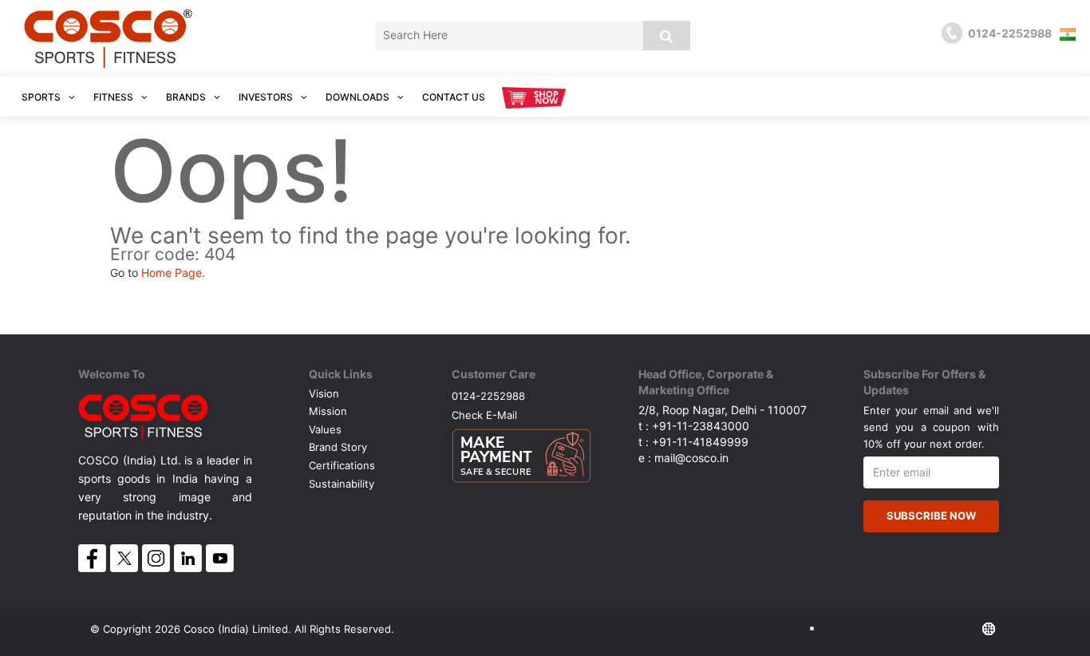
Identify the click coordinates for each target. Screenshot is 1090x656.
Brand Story (338, 447)
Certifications (342, 465)
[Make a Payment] (521, 452)
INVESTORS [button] (267, 97)
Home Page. (173, 272)
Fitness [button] (114, 97)
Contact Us (453, 97)
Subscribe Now (931, 515)
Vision (324, 393)
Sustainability (341, 483)
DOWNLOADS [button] (359, 97)
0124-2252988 (488, 395)
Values (325, 429)
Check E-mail (484, 415)
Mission (328, 411)
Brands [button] (187, 97)
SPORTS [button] (42, 97)
